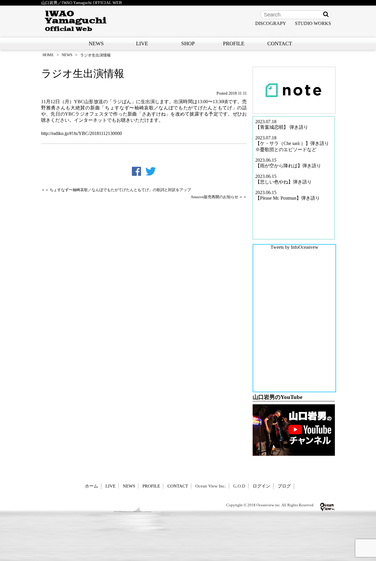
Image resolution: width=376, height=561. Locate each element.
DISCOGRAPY (270, 23)
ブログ (284, 485)
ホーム (91, 485)
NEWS (96, 43)
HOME (48, 55)
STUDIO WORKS (313, 23)
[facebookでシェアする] (136, 171)
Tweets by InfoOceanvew (294, 247)
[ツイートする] (150, 171)
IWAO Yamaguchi (75, 21)
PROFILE (233, 43)
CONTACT (279, 43)
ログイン (261, 485)
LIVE (142, 43)
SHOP (188, 43)
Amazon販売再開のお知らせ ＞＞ (219, 197)
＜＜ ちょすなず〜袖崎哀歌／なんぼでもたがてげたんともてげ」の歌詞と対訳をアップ (116, 190)
